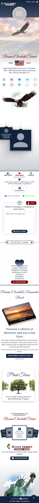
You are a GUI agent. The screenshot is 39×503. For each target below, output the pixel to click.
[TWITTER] (27, 79)
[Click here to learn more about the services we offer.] (19, 447)
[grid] (19, 144)
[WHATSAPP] (35, 79)
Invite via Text (30, 196)
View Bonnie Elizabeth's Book (19, 356)
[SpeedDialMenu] (34, 498)
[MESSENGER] (19, 79)
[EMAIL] (12, 85)
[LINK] (35, 85)
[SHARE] (27, 85)
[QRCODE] (4, 79)
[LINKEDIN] (4, 85)
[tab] (8, 174)
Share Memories (20, 458)
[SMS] (19, 85)
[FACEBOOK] (12, 79)
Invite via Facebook (13, 196)
